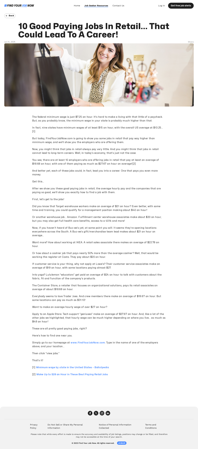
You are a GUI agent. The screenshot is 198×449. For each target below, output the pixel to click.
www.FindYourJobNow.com (88, 343)
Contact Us (118, 5)
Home (77, 5)
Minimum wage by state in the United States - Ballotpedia (72, 367)
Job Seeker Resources (96, 5)
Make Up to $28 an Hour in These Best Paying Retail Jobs (72, 374)
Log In (161, 5)
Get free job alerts (181, 6)
